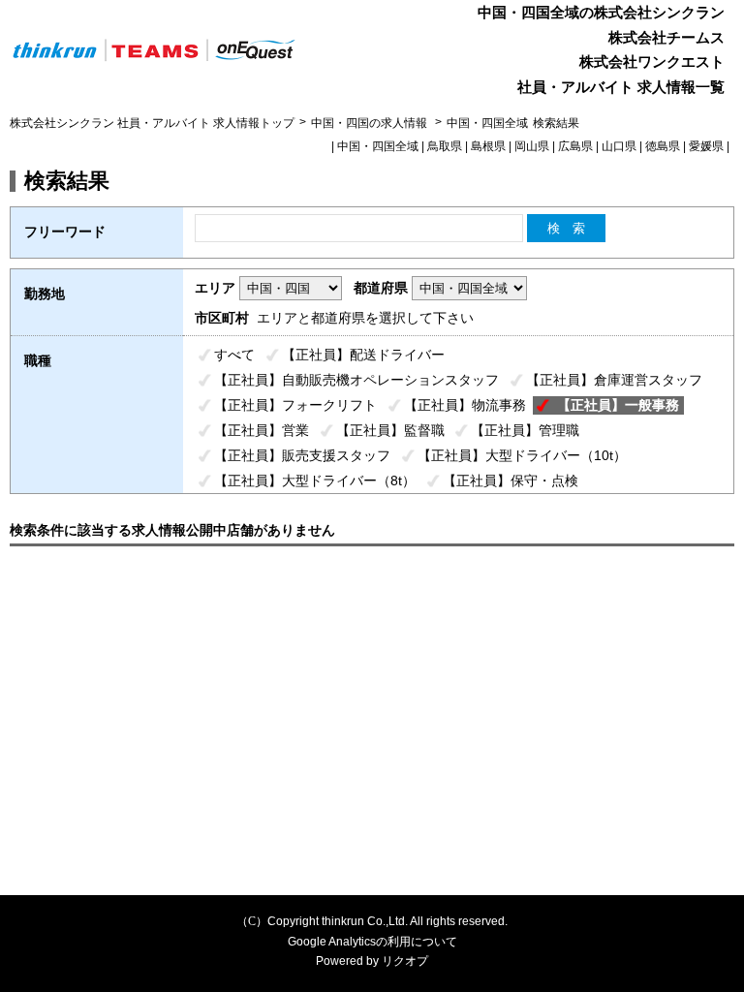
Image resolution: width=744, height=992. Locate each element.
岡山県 (531, 146)
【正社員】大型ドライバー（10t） (522, 455)
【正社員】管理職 (525, 430)
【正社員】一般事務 (618, 405)
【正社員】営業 (261, 430)
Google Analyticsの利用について (372, 941)
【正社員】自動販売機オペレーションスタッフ (356, 380)
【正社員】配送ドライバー (363, 354)
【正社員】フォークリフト (295, 405)
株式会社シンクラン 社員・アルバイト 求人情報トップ (152, 123)
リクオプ (405, 961)
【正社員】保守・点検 (510, 480)
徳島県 (662, 146)
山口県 (619, 146)
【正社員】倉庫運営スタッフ (614, 380)
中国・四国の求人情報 (370, 123)
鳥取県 (444, 146)
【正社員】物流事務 (465, 405)
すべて (234, 354)
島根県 (488, 146)
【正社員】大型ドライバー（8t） (315, 480)
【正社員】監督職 (390, 430)
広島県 (575, 146)
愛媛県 (706, 146)
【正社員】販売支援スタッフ (302, 455)
